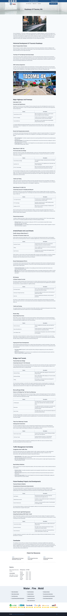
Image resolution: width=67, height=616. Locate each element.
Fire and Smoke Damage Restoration (18, 598)
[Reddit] (16, 1)
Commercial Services (31, 598)
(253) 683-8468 (53, 3)
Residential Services (30, 596)
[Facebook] (9, 1)
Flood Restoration (15, 596)
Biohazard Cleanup (46, 591)
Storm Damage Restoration (48, 598)
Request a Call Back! (54, 1)
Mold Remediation (30, 591)
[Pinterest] (13, 1)
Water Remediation (15, 591)
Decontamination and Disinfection (49, 596)
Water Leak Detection (31, 600)
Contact (39, 3)
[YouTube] (11, 1)
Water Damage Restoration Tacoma (18, 614)
